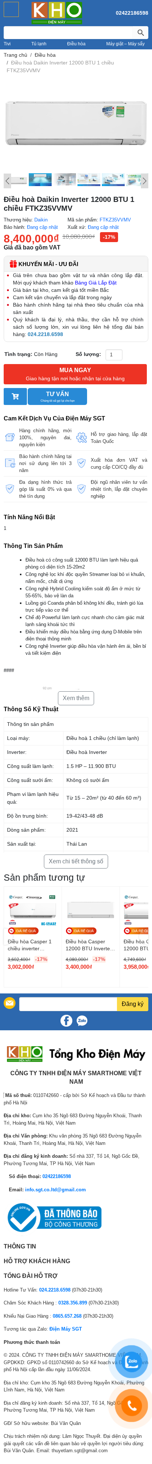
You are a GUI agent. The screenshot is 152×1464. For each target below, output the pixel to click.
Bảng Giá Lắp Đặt (96, 283)
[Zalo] (82, 1021)
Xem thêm (76, 698)
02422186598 (132, 13)
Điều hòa (76, 43)
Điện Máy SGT (65, 1329)
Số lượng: (88, 354)
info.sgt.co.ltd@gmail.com (55, 1189)
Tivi (7, 43)
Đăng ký (133, 1004)
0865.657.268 (67, 1316)
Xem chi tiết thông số (76, 861)
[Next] (144, 181)
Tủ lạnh (38, 43)
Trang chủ (15, 55)
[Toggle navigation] (11, 9)
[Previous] (7, 181)
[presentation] (8, 937)
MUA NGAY (75, 374)
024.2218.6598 (54, 1290)
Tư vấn (58, 396)
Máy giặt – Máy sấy (125, 43)
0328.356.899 (72, 1303)
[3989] (15, 396)
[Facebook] (66, 1021)
